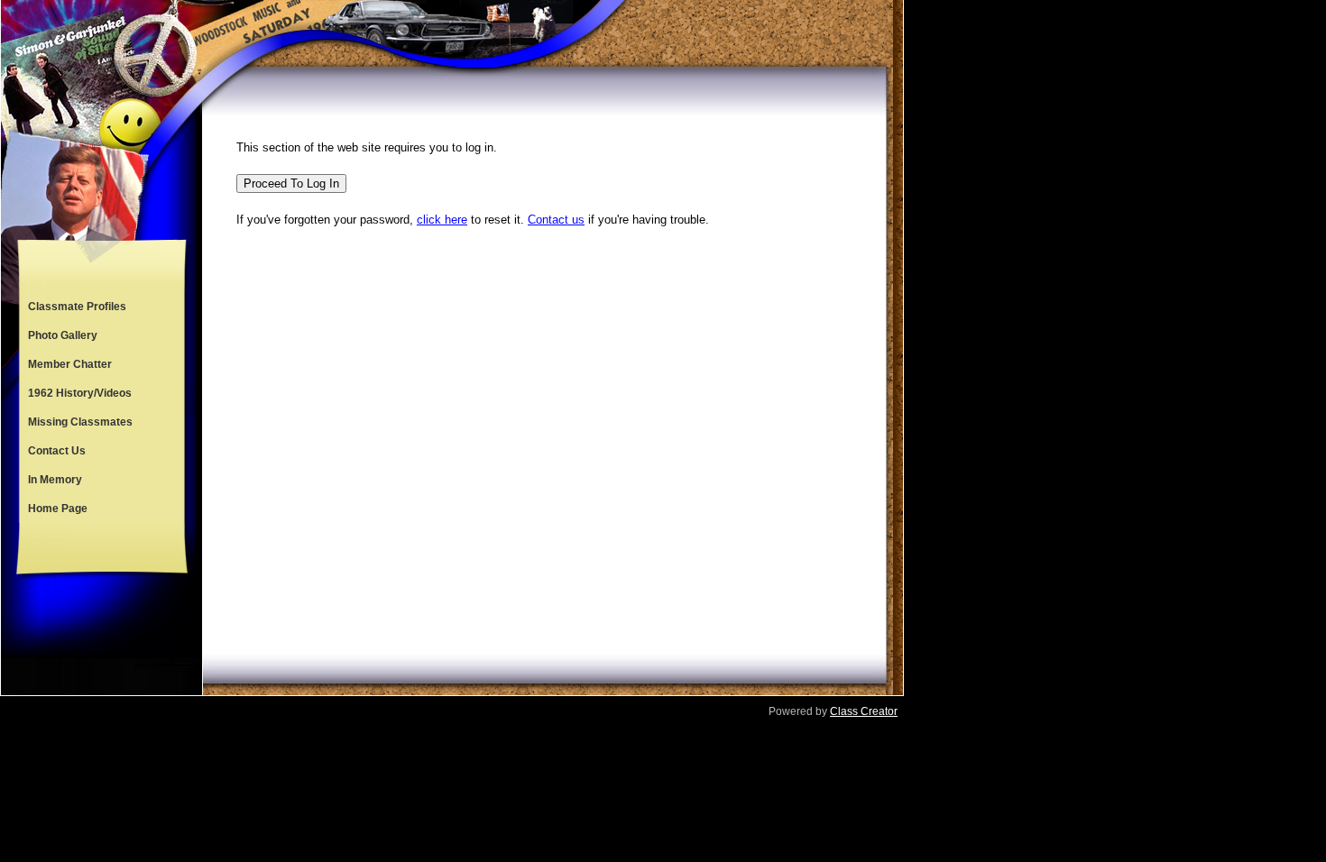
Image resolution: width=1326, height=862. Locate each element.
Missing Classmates (80, 422)
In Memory (55, 479)
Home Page (57, 508)
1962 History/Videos (80, 393)
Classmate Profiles (77, 306)
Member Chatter (70, 364)
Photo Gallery (62, 335)
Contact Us (57, 451)
